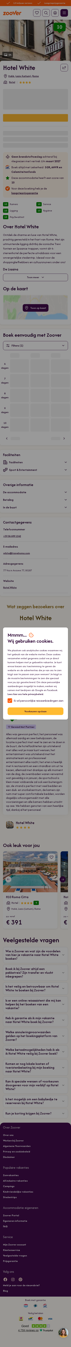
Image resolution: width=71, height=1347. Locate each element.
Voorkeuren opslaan (35, 711)
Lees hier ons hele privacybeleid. (26, 694)
